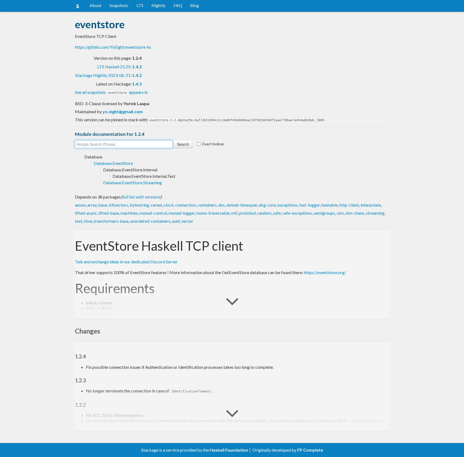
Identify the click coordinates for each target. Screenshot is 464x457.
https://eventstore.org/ (325, 272)
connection (185, 204)
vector (187, 221)
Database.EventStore (113, 163)
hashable (329, 204)
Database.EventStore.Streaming (132, 182)
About (96, 5)
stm (340, 212)
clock (169, 204)
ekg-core (267, 204)
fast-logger (309, 204)
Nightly (158, 5)
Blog (194, 5)
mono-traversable (213, 212)
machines (129, 212)
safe (277, 212)
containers (207, 204)
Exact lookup (213, 143)
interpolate (371, 204)
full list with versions (141, 196)
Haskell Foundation (229, 449)
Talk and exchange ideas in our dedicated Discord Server (126, 261)
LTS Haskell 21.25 (113, 66)
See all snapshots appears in (111, 92)
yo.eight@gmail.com (123, 111)
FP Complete (310, 449)
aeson (80, 204)
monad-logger (182, 212)
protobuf (247, 212)
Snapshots (119, 5)
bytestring (139, 204)
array (92, 204)
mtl (234, 212)
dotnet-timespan (241, 204)
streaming (375, 212)
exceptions (287, 204)
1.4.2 (137, 66)
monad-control (153, 212)
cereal (156, 204)
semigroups (324, 212)
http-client (349, 204)
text (78, 221)
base (102, 204)
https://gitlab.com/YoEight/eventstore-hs (113, 46)
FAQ (177, 5)
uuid (176, 221)
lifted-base (109, 212)
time (88, 221)
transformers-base (111, 221)
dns (221, 204)
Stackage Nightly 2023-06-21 (102, 75)
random (264, 212)
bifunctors (118, 204)
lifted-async (86, 212)
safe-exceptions (297, 212)
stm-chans (354, 212)
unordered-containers (150, 221)
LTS (139, 5)
